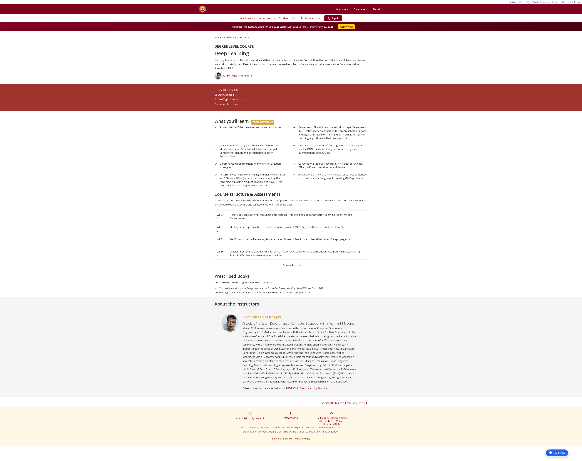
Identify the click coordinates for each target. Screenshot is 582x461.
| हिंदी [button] (520, 1)
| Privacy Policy (301, 438)
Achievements (309, 18)
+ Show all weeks (291, 265)
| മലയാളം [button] (545, 1)
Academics (246, 18)
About (376, 9)
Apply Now (347, 26)
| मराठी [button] (562, 1)
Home (217, 37)
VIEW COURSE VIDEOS (262, 122)
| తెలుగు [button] (535, 1)
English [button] (512, 1)
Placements (360, 9)
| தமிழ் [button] (527, 1)
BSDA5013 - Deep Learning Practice (306, 388)
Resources (342, 9)
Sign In (335, 18)
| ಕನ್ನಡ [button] (555, 1)
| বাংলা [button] (579, 1)
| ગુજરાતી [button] (571, 1)
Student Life (286, 18)
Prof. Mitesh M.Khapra (239, 75)
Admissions (266, 18)
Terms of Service (282, 438)
